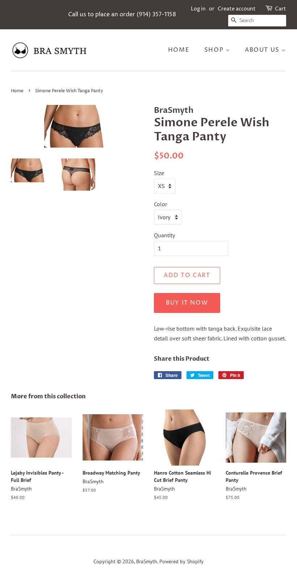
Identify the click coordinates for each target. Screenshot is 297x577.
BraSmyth (146, 561)
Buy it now (187, 303)
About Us (263, 50)
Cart (280, 8)
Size (159, 173)
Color (160, 204)
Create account (237, 8)
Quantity (164, 235)
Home (178, 50)
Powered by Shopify (181, 561)
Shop (215, 50)
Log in (198, 8)
